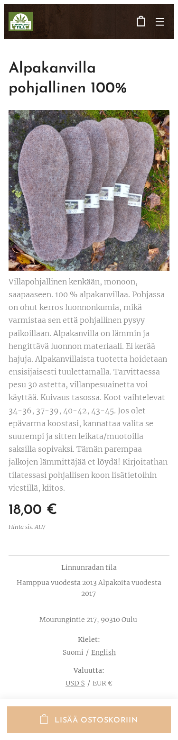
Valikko (159, 21)
